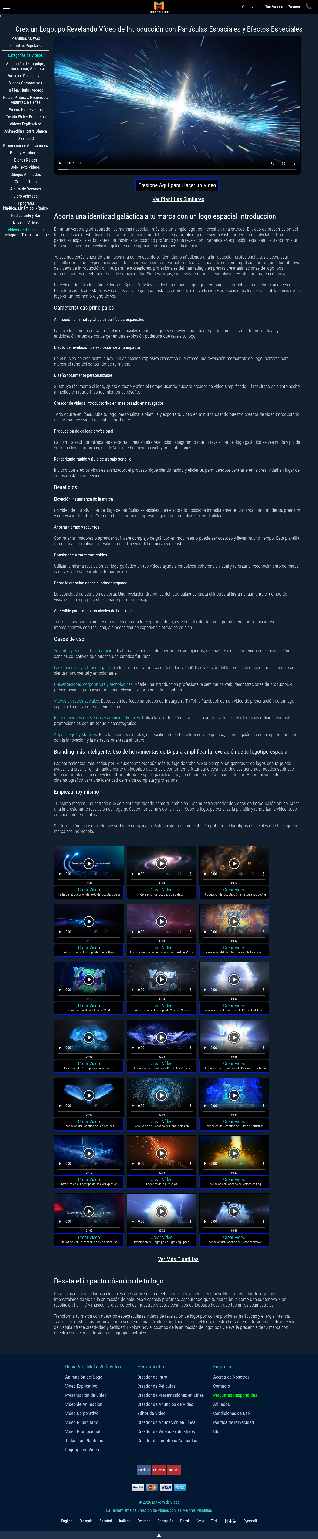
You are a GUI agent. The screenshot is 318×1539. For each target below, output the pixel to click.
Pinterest (159, 1470)
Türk (214, 1521)
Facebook (144, 1470)
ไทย (200, 1521)
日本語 (231, 1521)
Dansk (185, 1521)
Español (106, 1521)
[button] (89, 866)
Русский (250, 1521)
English (66, 1521)
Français (86, 1521)
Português (165, 1521)
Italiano (125, 1521)
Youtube (174, 1470)
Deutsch (144, 1521)
